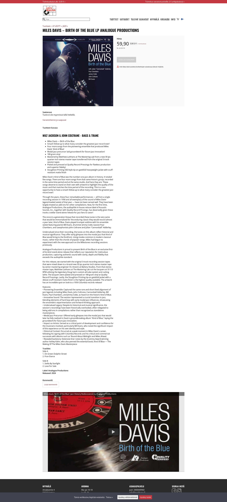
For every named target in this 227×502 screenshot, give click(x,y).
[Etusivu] (50, 15)
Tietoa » (109, 497)
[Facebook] (174, 491)
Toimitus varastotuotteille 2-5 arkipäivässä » (164, 1)
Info (173, 19)
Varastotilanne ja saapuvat (54, 120)
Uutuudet (124, 19)
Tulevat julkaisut (140, 19)
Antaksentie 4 (49, 490)
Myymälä (154, 19)
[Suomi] (182, 19)
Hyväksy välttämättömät (127, 497)
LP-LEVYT (57, 26)
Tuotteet (114, 19)
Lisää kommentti (50, 384)
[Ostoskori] (178, 19)
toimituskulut (142, 44)
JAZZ (65, 26)
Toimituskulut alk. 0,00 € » (54, 1)
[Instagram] (179, 491)
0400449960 (139, 490)
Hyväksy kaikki (145, 497)
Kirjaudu (165, 19)
